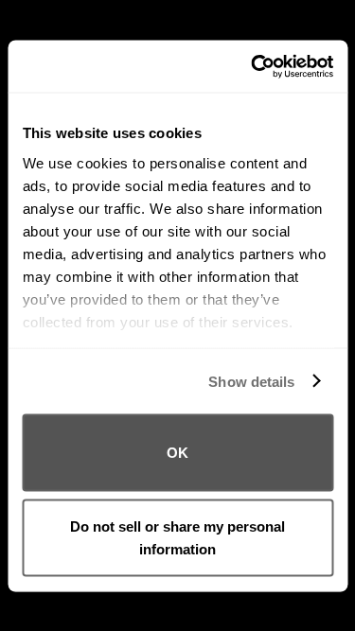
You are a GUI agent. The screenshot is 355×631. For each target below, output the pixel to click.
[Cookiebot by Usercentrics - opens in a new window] (252, 66)
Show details (251, 381)
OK (177, 453)
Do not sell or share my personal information (177, 536)
